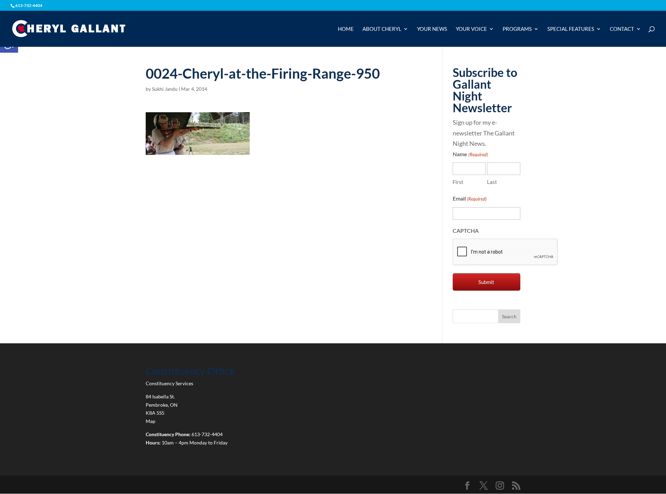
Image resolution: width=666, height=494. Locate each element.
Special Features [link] (570, 29)
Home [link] (346, 29)
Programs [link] (517, 29)
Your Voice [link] (471, 29)
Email (470, 198)
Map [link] (150, 421)
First (458, 182)
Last (492, 182)
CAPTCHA (466, 230)
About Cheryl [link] (381, 29)
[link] (68, 28)
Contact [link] (622, 29)
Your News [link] (432, 29)
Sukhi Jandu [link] (165, 89)
